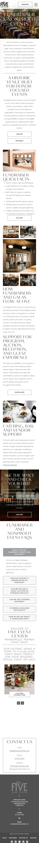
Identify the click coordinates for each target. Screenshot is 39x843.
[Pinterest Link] (23, 841)
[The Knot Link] (27, 841)
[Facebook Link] (11, 841)
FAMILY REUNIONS (21, 694)
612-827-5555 (19, 758)
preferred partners (10, 465)
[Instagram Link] (19, 841)
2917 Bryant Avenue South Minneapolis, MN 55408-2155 (19, 803)
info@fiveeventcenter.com (19, 751)
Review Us (23, 838)
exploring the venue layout (17, 492)
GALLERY (19, 218)
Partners (19, 141)
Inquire (19, 134)
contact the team (26, 499)
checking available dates (26, 495)
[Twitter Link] (15, 841)
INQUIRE (25, 4)
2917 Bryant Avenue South (19, 766)
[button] (18, 703)
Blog (5, 838)
